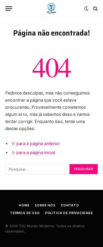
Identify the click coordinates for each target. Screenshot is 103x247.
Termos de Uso (25, 213)
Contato (70, 205)
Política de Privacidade (69, 213)
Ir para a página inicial (33, 152)
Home (24, 205)
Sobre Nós (45, 205)
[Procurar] (95, 8)
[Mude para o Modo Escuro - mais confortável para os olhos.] (86, 8)
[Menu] (8, 8)
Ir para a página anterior (36, 143)
